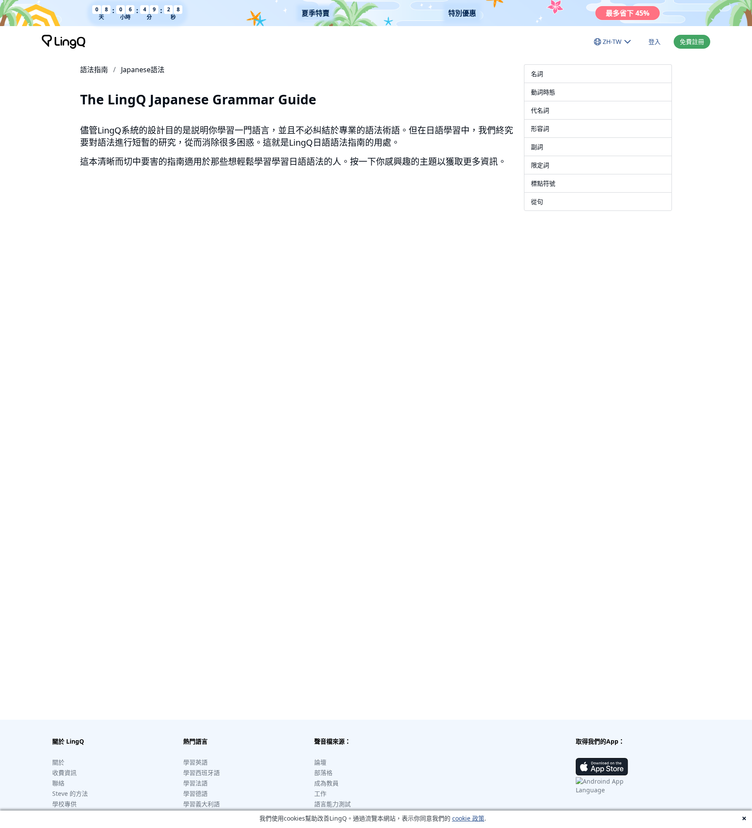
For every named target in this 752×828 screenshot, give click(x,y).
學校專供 (64, 804)
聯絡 (58, 783)
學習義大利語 (201, 804)
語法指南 (94, 69)
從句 (537, 201)
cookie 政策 (468, 818)
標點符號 (543, 183)
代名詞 (540, 110)
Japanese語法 (142, 69)
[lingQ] (63, 42)
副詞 (537, 147)
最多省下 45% (627, 13)
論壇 (320, 762)
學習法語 (195, 783)
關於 (58, 762)
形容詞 (540, 128)
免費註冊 (692, 41)
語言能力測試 (332, 804)
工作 (320, 793)
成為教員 (326, 783)
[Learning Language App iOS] (602, 766)
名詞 (537, 74)
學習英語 (195, 762)
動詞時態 (543, 92)
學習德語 (195, 793)
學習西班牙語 (201, 772)
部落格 (323, 772)
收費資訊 (64, 772)
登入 (654, 41)
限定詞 (540, 165)
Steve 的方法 (70, 793)
